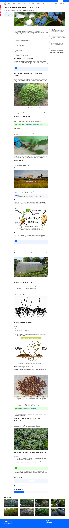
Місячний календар (45, 3)
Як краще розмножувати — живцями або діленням (22, 54)
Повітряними (17, 46)
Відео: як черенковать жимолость (20, 45)
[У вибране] (17, 500)
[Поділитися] (42, 28)
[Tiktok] (18, 1)
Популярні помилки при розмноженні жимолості (21, 55)
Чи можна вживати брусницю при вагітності (57, 46)
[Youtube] (12, 1)
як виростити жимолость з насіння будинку (29, 408)
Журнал (18, 3)
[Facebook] (13, 1)
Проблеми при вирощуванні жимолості (8, 15)
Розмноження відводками (18, 51)
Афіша (9, 3)
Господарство (24, 3)
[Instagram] (17, 1)
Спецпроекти (62, 3)
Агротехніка (38, 3)
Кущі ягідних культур (22, 477)
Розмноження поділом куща (19, 50)
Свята (51, 3)
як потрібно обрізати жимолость (27, 467)
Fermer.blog (5, 3)
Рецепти (56, 3)
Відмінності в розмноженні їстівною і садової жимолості (22, 40)
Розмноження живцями (18, 41)
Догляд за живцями (18, 49)
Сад (29, 3)
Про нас (47, 521)
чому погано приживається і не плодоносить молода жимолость (32, 124)
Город (33, 3)
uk (57, 1)
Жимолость (9, 10)
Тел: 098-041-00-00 (48, 523)
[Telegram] (15, 1)
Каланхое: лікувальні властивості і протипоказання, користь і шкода (57, 52)
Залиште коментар (18, 489)
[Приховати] (46, 37)
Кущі (17, 477)
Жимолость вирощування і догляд (16, 10)
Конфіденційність (48, 520)
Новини (14, 3)
